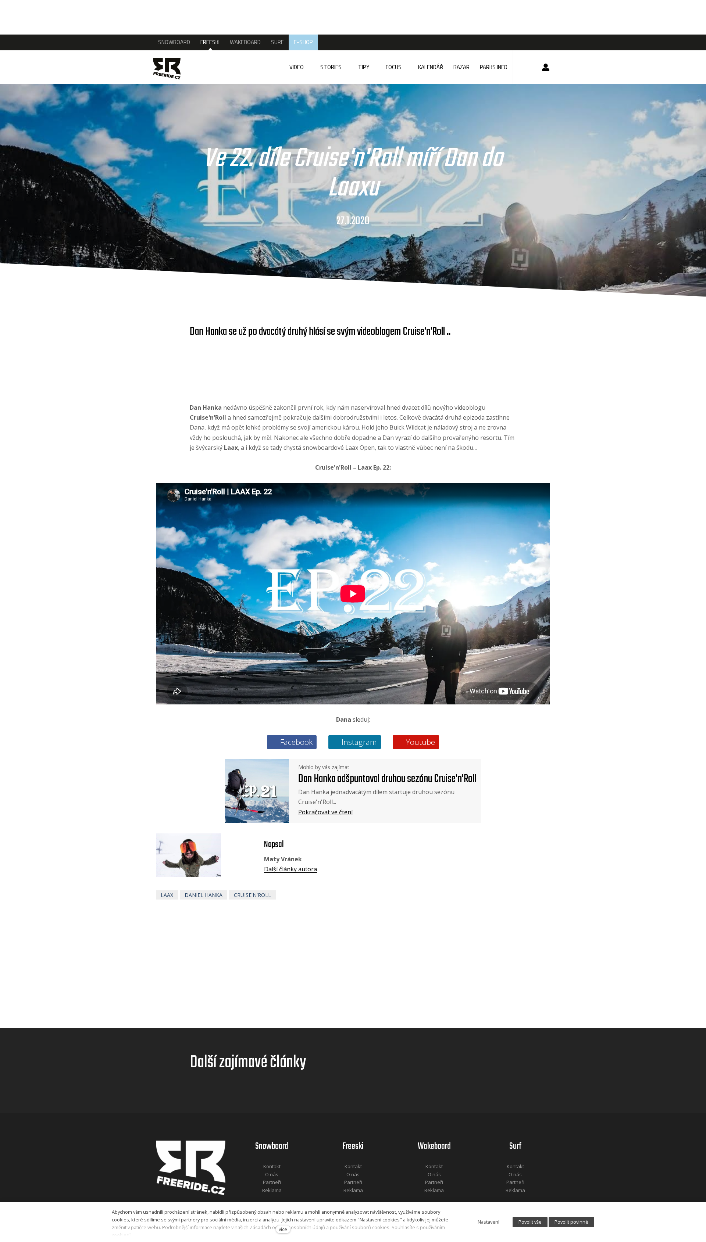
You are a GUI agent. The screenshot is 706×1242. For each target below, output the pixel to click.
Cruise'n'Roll (252, 894)
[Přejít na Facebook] (262, 1199)
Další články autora (290, 869)
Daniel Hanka (203, 894)
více (283, 1229)
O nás (271, 1174)
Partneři (272, 1182)
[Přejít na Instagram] (281, 1199)
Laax (167, 894)
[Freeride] (174, 67)
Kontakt (272, 1166)
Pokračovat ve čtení (325, 812)
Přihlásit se (545, 67)
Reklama (272, 1190)
